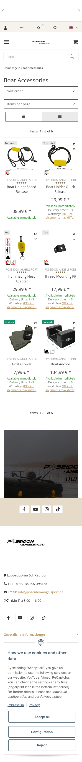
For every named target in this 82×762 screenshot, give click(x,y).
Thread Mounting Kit (60, 276)
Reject (42, 745)
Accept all (42, 717)
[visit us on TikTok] (57, 509)
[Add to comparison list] (74, 144)
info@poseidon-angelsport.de (40, 592)
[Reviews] (21, 183)
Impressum (16, 705)
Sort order (15, 91)
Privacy (34, 705)
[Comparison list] (38, 28)
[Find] (74, 56)
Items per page (18, 104)
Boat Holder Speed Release (21, 189)
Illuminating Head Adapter (22, 278)
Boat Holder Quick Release (60, 189)
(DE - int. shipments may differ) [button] (60, 216)
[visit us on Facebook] (24, 509)
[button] (3, 10)
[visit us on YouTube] (35, 509)
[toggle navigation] (6, 42)
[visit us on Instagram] (46, 509)
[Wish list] (55, 28)
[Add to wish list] (74, 149)
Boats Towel (21, 364)
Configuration (42, 732)
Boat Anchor (60, 364)
